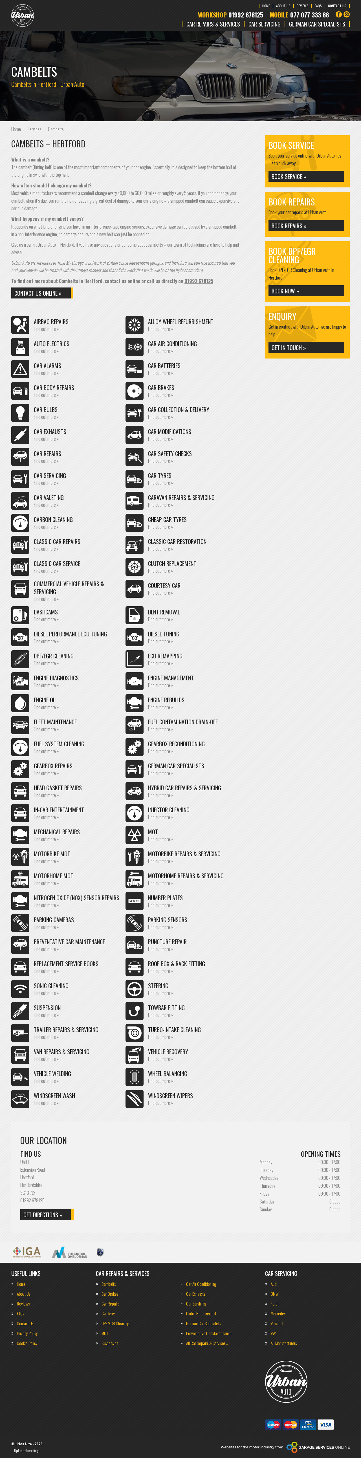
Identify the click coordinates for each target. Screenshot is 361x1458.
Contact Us (337, 5)
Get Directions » (42, 1215)
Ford (274, 1304)
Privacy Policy (27, 1333)
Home (266, 5)
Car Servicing (264, 24)
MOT (105, 1333)
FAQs (318, 5)
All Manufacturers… (285, 1343)
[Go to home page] (22, 15)
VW (273, 1333)
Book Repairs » (289, 226)
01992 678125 (230, 15)
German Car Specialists (317, 24)
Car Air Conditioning (201, 1284)
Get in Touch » (289, 347)
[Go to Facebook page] (339, 14)
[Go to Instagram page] (347, 14)
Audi (274, 1284)
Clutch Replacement (201, 1313)
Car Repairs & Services (213, 24)
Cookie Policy (27, 1343)
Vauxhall (277, 1323)
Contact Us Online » (38, 293)
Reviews (303, 5)
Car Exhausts (195, 1294)
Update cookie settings (26, 1450)
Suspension (110, 1343)
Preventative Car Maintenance (209, 1333)
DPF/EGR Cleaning (115, 1323)
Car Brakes (110, 1294)
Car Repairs (110, 1304)
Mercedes (278, 1313)
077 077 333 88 (299, 15)
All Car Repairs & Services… (207, 1343)
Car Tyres (108, 1313)
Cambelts (109, 1284)
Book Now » (285, 291)
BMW (275, 1294)
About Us (283, 5)
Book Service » (289, 176)
